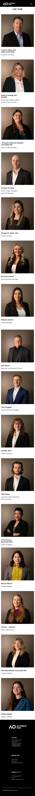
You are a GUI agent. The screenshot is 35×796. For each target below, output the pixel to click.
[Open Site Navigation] (31, 4)
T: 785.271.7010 (16, 744)
